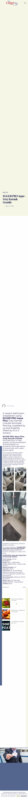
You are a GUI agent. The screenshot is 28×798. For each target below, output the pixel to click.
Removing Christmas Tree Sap (17, 599)
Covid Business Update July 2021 (17, 622)
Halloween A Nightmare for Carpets (18, 610)
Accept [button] (18, 796)
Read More (24, 796)
